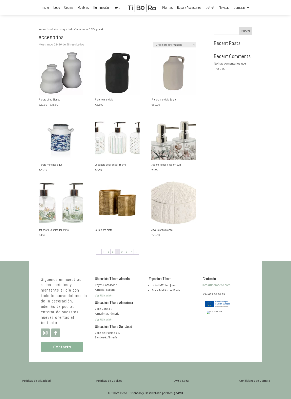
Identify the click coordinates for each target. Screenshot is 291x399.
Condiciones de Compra (254, 381)
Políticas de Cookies (109, 381)
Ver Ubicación (103, 319)
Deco (56, 7)
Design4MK (175, 393)
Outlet (210, 7)
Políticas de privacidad (36, 381)
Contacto (62, 347)
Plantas (167, 7)
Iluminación (101, 7)
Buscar (245, 31)
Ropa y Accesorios (189, 7)
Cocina (68, 7)
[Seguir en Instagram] (45, 332)
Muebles (83, 7)
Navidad (224, 7)
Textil (117, 7)
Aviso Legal (181, 381)
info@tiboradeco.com (216, 285)
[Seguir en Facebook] (55, 332)
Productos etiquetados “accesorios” (68, 29)
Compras (239, 7)
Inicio (45, 7)
